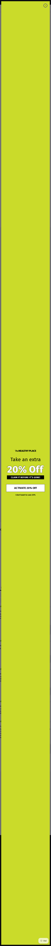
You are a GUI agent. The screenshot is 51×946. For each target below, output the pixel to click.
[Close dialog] (45, 5)
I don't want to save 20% (25, 495)
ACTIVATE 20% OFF (25, 488)
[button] (25, 469)
